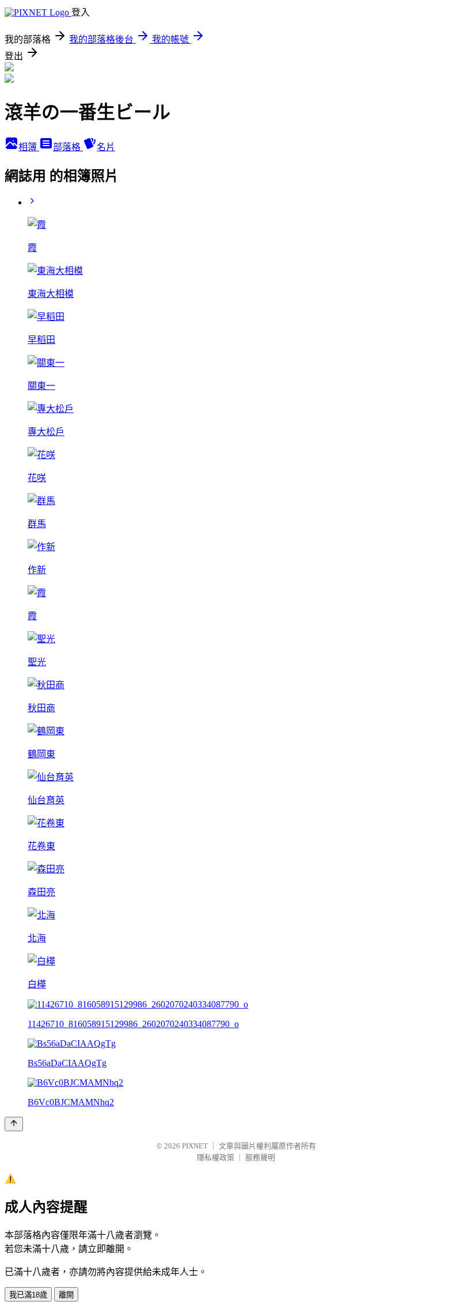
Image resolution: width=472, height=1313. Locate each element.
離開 (66, 1295)
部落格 (68, 147)
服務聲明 (260, 1157)
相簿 (28, 147)
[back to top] (14, 1124)
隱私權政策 (215, 1157)
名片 (106, 147)
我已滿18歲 (28, 1295)
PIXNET (195, 1146)
